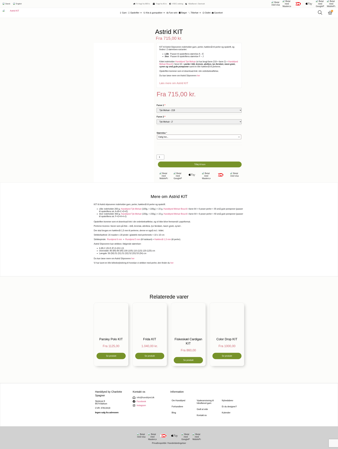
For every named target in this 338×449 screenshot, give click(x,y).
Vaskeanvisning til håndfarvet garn (205, 401)
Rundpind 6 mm (114, 239)
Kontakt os (202, 415)
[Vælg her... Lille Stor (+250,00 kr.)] (199, 137)
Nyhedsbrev (227, 400)
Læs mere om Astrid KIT (173, 83)
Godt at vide (202, 409)
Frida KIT (149, 339)
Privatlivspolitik (159, 443)
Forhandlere (177, 406)
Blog (174, 413)
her (198, 75)
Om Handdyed (178, 400)
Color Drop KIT (226, 339)
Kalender (226, 413)
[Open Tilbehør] (200, 13)
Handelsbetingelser (177, 443)
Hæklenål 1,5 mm (162, 239)
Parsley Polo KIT (111, 339)
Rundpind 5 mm (132, 239)
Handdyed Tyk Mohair (185, 61)
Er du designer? (229, 406)
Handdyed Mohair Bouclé (175, 209)
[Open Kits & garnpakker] (164, 13)
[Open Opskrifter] (141, 13)
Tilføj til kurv (199, 164)
